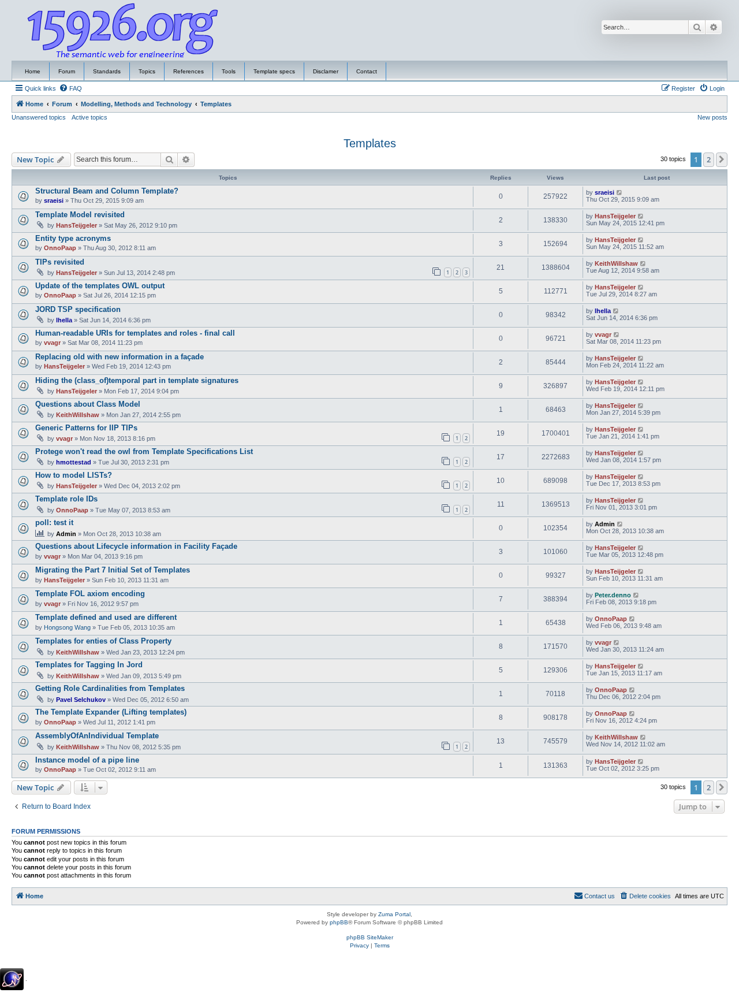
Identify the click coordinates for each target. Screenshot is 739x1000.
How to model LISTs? (73, 475)
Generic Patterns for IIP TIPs (86, 427)
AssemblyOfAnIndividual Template (97, 735)
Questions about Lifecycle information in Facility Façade (136, 546)
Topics (147, 71)
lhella (64, 320)
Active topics (89, 117)
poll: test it (54, 522)
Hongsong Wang (67, 627)
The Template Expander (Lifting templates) (110, 712)
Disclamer (325, 71)
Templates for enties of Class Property (103, 641)
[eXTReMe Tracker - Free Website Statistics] (12, 979)
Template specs (274, 71)
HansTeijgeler (76, 225)
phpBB (339, 922)
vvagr (52, 342)
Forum (66, 71)
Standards (107, 71)
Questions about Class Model (87, 404)
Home (32, 71)
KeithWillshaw (616, 263)
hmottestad (73, 462)
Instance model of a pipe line (87, 760)
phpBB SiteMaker (369, 937)
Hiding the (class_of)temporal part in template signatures (136, 380)
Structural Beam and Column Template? (106, 191)
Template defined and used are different (106, 617)
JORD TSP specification (78, 309)
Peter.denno (613, 595)
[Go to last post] (620, 192)
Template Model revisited (80, 214)
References (188, 71)
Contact (366, 71)
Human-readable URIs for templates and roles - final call (135, 333)
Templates (370, 143)
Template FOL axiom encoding (90, 593)
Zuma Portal (394, 914)
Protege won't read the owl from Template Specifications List (144, 451)
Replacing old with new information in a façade (119, 356)
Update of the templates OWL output (100, 285)
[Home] (123, 30)
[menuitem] (70, 88)
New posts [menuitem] (712, 117)
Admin (66, 533)
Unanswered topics (39, 117)
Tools (229, 71)
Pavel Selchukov (81, 699)
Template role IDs (66, 499)
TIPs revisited (59, 262)
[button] (721, 159)
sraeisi (54, 200)
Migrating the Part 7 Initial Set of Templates (112, 570)
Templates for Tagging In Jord (89, 664)
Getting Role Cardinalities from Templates (110, 688)
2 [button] (709, 159)
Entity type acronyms (73, 238)
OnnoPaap (60, 247)
